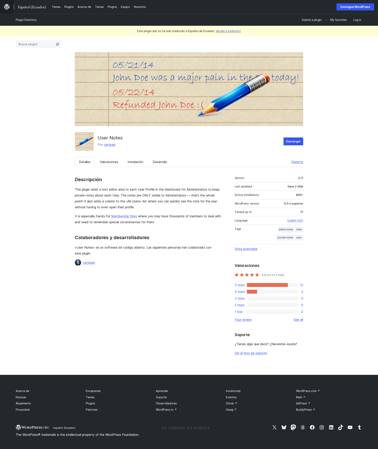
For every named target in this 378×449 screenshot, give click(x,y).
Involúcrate (233, 391)
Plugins (90, 403)
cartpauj (109, 145)
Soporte (297, 162)
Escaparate (93, 391)
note (299, 229)
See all (298, 320)
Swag (231, 409)
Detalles (85, 162)
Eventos (231, 397)
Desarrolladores (166, 403)
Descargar (293, 141)
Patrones (92, 409)
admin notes (286, 229)
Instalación (135, 162)
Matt (300, 397)
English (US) (295, 220)
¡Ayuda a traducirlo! (228, 31)
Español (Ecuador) (64, 427)
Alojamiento (23, 403)
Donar (231, 403)
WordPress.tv (166, 409)
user (299, 237)
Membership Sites (124, 216)
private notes (285, 237)
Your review (243, 320)
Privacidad (23, 409)
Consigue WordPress (355, 6)
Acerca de (22, 391)
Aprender (162, 391)
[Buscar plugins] (57, 44)
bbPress (303, 403)
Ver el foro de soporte (251, 353)
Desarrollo (160, 162)
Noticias (21, 397)
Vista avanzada (246, 249)
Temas (90, 397)
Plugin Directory (26, 19)
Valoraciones (109, 162)
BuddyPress (305, 409)
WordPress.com (308, 391)
